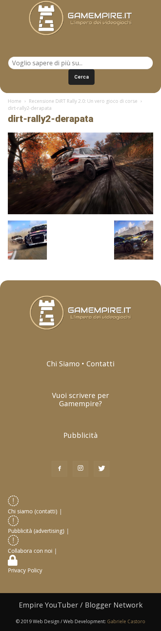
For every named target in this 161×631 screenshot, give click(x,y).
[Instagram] (80, 469)
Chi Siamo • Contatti (80, 363)
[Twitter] (101, 469)
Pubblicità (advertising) (37, 530)
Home (14, 101)
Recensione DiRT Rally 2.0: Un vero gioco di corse (83, 101)
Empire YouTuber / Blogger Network (81, 604)
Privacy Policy (26, 570)
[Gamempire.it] (80, 18)
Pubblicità (80, 435)
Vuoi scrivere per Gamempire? (80, 399)
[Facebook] (59, 469)
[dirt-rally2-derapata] (80, 212)
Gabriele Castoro (126, 621)
